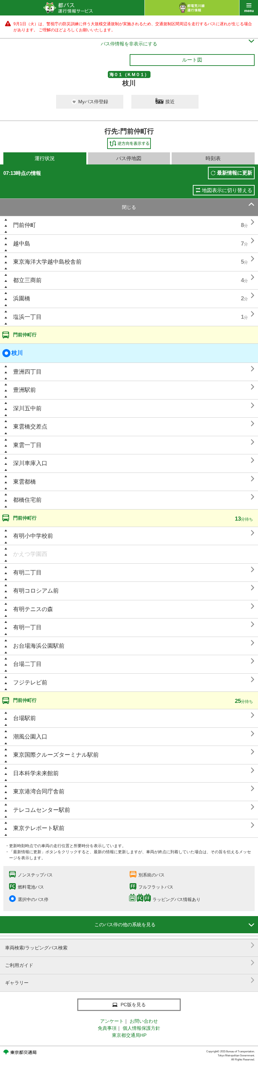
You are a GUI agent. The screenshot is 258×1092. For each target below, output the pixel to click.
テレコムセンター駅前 (41, 810)
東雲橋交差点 (30, 426)
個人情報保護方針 (141, 1028)
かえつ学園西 (30, 554)
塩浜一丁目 (27, 317)
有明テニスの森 (33, 609)
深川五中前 (27, 408)
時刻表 (213, 158)
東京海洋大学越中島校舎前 (47, 262)
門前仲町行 (25, 334)
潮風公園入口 (30, 736)
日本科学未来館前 (36, 773)
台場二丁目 (27, 664)
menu (249, 7)
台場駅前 (24, 718)
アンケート (112, 1021)
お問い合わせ (144, 1021)
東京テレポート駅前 (38, 828)
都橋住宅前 (27, 500)
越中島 (21, 243)
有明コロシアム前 (36, 591)
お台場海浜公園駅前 (38, 646)
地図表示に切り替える (227, 190)
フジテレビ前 (30, 682)
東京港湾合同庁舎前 (38, 791)
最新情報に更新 (234, 173)
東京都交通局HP (129, 1035)
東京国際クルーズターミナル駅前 (56, 755)
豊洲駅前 (24, 390)
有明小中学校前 (33, 536)
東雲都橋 (24, 482)
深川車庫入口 (30, 463)
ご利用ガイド (130, 963)
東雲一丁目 (27, 445)
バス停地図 (128, 158)
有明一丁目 (27, 627)
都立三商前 (27, 280)
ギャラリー (130, 980)
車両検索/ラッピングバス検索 (130, 945)
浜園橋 (21, 298)
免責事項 (107, 1028)
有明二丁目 (27, 572)
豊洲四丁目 (27, 372)
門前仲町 (24, 225)
